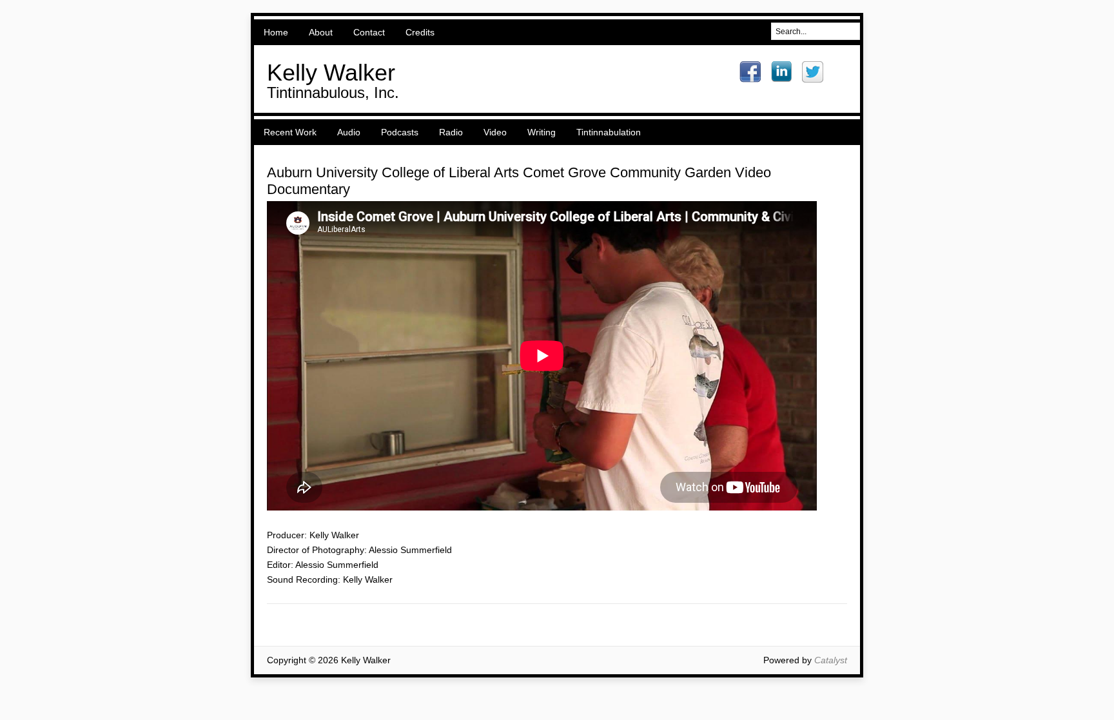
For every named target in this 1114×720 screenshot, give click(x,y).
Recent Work (290, 132)
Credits (420, 32)
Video (495, 132)
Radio (451, 132)
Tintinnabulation (608, 132)
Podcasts (399, 132)
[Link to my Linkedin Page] (781, 71)
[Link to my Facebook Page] (750, 72)
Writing (541, 132)
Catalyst (830, 660)
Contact (369, 32)
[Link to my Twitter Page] (812, 72)
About (321, 32)
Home (276, 32)
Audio (348, 132)
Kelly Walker (331, 72)
